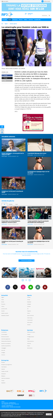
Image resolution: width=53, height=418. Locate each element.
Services (31, 19)
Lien (5, 80)
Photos (20, 19)
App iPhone (37, 287)
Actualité (4, 19)
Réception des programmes (6, 364)
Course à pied (29, 320)
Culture (2, 306)
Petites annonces (30, 341)
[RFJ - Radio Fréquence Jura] (43, 391)
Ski (27, 308)
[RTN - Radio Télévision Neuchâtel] (32, 391)
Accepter (49, 414)
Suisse (2, 299)
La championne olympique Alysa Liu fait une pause (38, 172)
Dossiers (28, 324)
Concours (3, 354)
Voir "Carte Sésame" (16, 272)
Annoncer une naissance (6, 343)
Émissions (15, 19)
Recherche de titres (5, 336)
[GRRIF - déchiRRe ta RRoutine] (21, 395)
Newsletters (30, 287)
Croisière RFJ (37, 19)
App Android (45, 287)
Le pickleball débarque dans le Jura (37, 153)
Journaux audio (4, 308)
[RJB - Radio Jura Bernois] (21, 391)
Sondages (3, 352)
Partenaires (3, 373)
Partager (5, 75)
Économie (3, 304)
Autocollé (3, 350)
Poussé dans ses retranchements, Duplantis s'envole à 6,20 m (11, 221)
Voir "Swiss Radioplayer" (33, 272)
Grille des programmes (5, 338)
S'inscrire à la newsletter (26, 260)
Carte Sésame (4, 366)
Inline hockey (29, 317)
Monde (2, 301)
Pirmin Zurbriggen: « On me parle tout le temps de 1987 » (13, 154)
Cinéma (28, 334)
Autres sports (13, 23)
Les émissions (4, 332)
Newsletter (3, 382)
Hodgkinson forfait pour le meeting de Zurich (12, 191)
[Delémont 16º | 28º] (25, 12)
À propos (3, 362)
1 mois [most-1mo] (16, 204)
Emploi (28, 345)
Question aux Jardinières (6, 345)
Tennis (28, 313)
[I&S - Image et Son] (32, 395)
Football (28, 297)
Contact (2, 380)
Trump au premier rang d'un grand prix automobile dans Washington (38, 221)
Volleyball (29, 304)
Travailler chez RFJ (4, 371)
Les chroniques (4, 334)
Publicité (3, 369)
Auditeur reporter (4, 313)
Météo (28, 338)
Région (2, 297)
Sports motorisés (30, 315)
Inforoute (29, 343)
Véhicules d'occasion (31, 332)
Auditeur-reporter (47, 1)
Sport (9, 19)
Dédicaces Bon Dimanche (6, 341)
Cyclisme (29, 306)
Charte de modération (5, 378)
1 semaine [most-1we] (10, 204)
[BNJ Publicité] (9, 391)
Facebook (7, 287)
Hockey (28, 299)
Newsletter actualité (5, 315)
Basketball (29, 301)
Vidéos (25, 19)
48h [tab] (4, 204)
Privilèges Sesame (30, 336)
